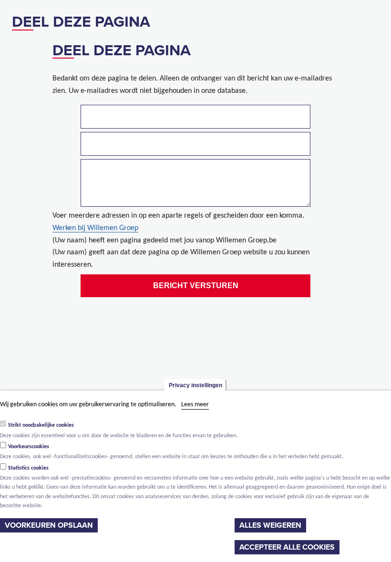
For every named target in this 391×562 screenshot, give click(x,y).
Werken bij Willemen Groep (95, 228)
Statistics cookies (28, 468)
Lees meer (195, 404)
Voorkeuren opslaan (49, 525)
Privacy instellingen (195, 385)
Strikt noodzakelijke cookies (41, 425)
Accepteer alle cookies (287, 547)
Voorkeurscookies (28, 447)
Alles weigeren (270, 525)
